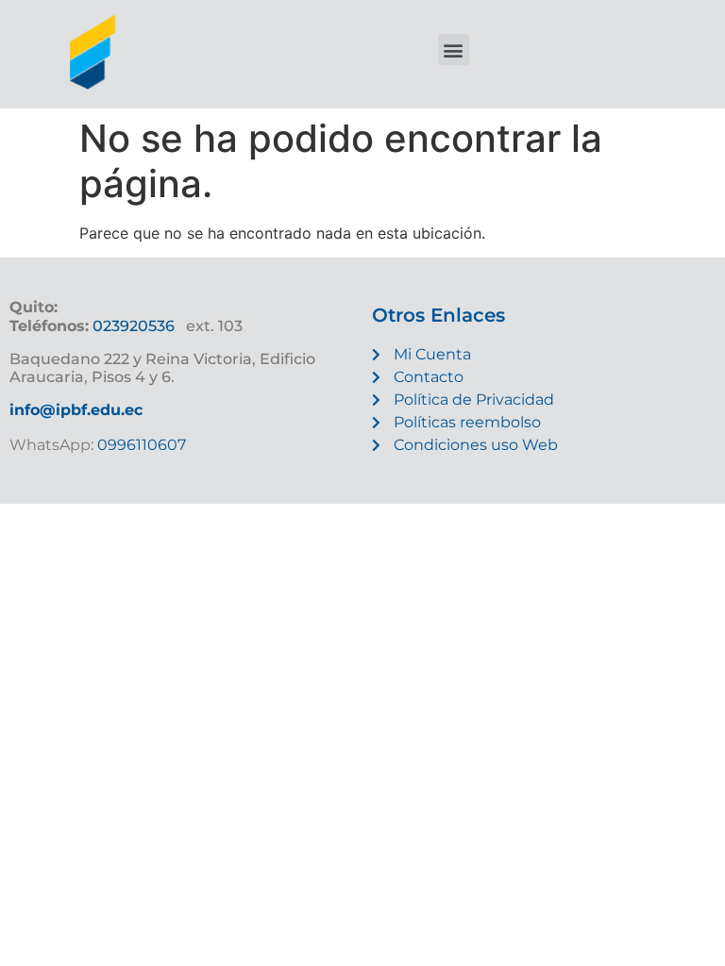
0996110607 (139, 445)
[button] (453, 49)
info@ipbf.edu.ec (76, 410)
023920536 (134, 326)
